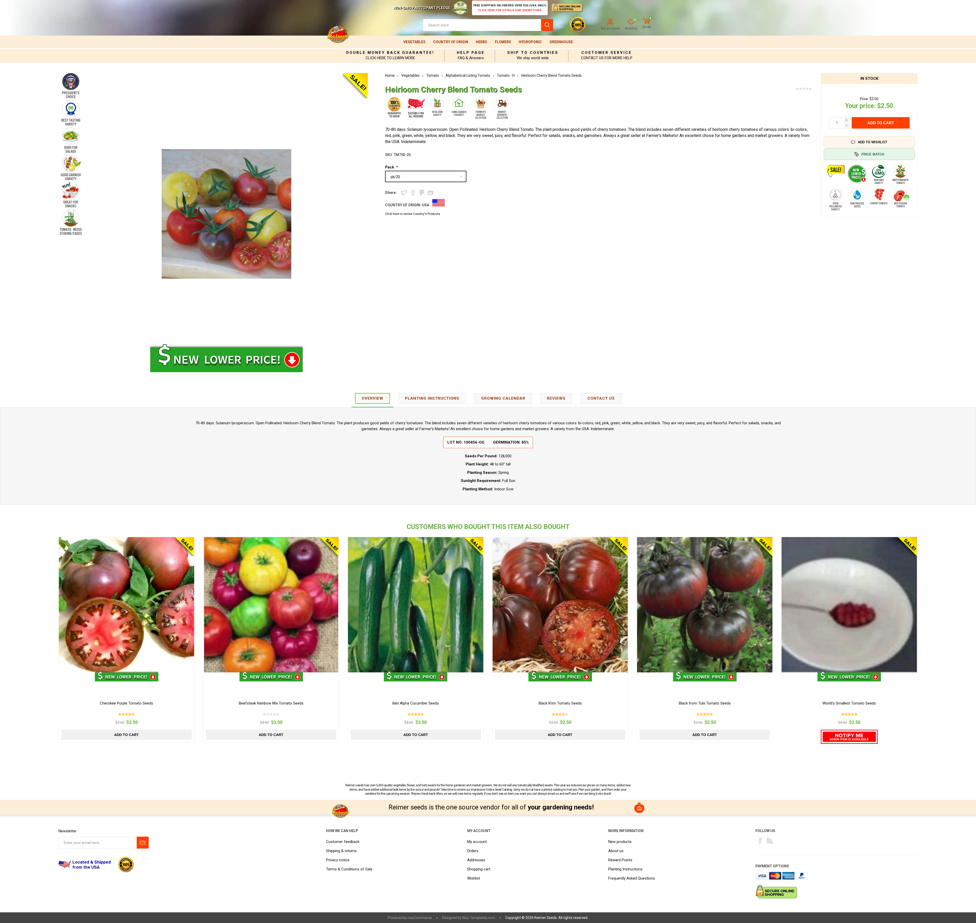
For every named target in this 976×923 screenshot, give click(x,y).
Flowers (503, 42)
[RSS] (770, 841)
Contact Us (601, 398)
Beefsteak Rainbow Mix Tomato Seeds (271, 703)
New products (620, 841)
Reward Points (620, 860)
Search (547, 25)
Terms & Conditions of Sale (349, 869)
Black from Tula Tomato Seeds (705, 703)
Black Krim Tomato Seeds (560, 703)
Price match (872, 154)
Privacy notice (337, 860)
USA (425, 205)
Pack (390, 167)
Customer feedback (342, 841)
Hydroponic (530, 42)
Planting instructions (432, 398)
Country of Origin (450, 42)
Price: (864, 99)
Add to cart (880, 123)
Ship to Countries (532, 52)
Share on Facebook (413, 192)
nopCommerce (420, 918)
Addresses (476, 860)
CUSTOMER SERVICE (606, 52)
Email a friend (430, 192)
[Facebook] (760, 841)
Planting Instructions (625, 869)
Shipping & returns (341, 851)
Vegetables (414, 42)
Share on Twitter (404, 192)
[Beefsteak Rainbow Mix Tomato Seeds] (271, 604)
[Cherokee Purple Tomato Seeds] (126, 604)
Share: (391, 192)
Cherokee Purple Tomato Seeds (126, 703)
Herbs (481, 42)
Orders (472, 851)
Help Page (471, 52)
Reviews (556, 398)
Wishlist (473, 878)
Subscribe (143, 843)
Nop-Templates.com (478, 918)
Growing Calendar (503, 398)
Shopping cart (478, 869)
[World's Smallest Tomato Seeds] (849, 604)
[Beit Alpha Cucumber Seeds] (415, 604)
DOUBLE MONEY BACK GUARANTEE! (390, 52)
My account (610, 28)
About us (615, 851)
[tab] (372, 399)
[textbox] (482, 25)
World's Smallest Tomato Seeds (849, 703)
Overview (372, 398)
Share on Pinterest (421, 192)
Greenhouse (561, 42)
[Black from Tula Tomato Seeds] (704, 604)
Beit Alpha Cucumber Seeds (415, 703)
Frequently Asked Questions (631, 878)
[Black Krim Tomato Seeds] (560, 604)
